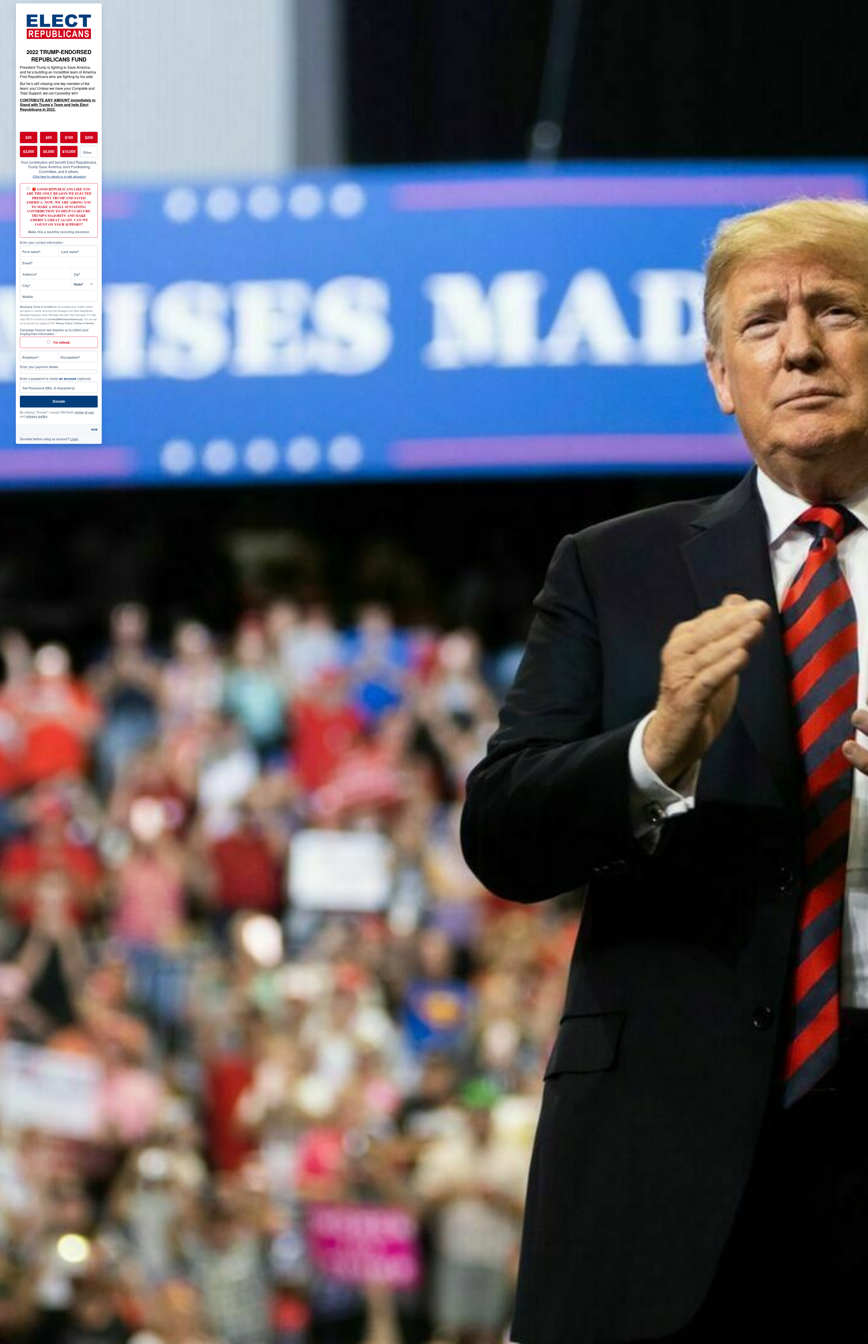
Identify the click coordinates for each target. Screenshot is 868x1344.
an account (67, 378)
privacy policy (37, 416)
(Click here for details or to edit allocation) (59, 176)
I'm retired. (61, 342)
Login (74, 439)
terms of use (84, 412)
